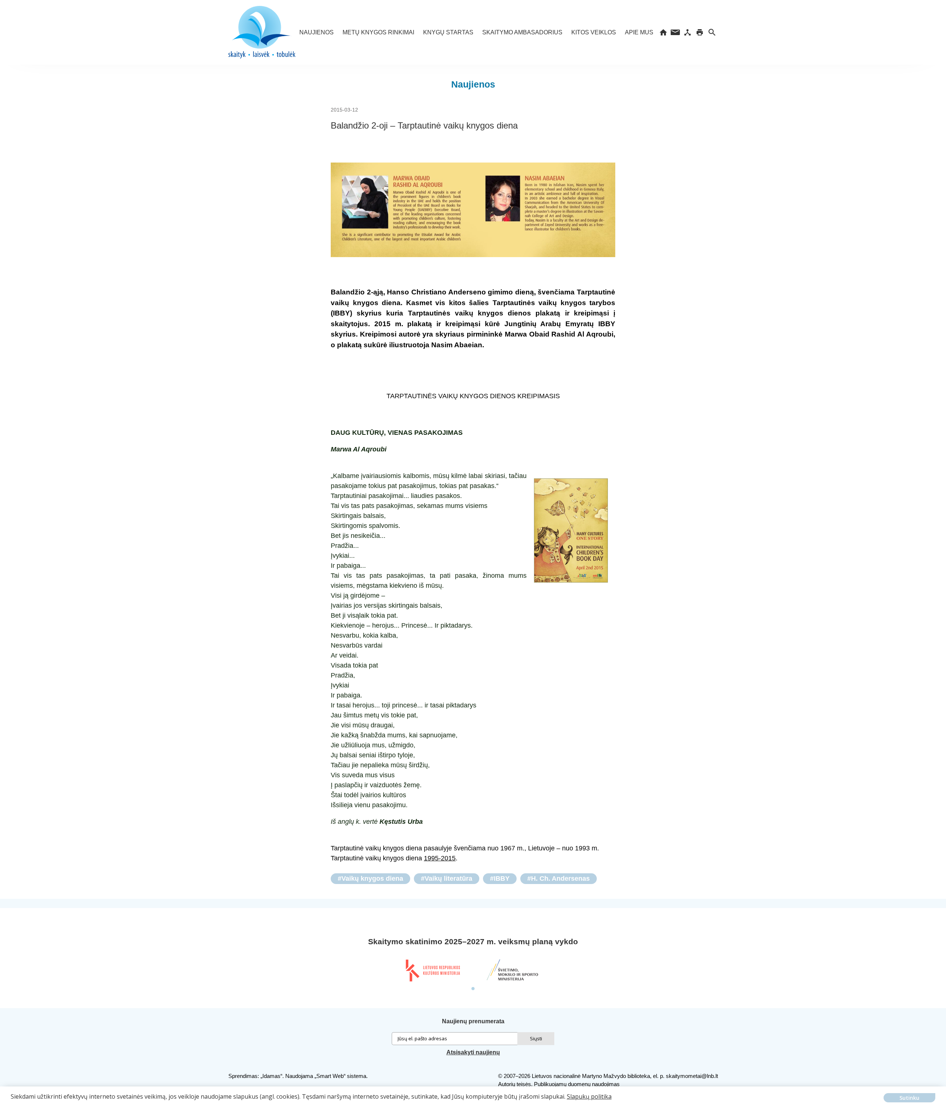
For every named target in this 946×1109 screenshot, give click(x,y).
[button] (12, 1102)
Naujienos (316, 32)
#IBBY (500, 878)
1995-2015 (440, 858)
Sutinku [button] (909, 1097)
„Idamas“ (271, 1076)
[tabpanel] (432, 970)
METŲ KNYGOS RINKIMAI (378, 32)
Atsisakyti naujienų (473, 1052)
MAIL (675, 32)
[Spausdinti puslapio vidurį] (700, 32)
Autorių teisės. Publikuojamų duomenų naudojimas (559, 1084)
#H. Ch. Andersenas (558, 878)
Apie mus (639, 32)
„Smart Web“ (330, 1076)
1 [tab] (473, 989)
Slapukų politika (589, 1096)
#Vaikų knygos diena (370, 878)
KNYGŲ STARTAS (448, 32)
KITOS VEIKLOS (593, 32)
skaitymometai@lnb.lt (692, 1076)
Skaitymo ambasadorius (522, 32)
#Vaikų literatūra (446, 878)
